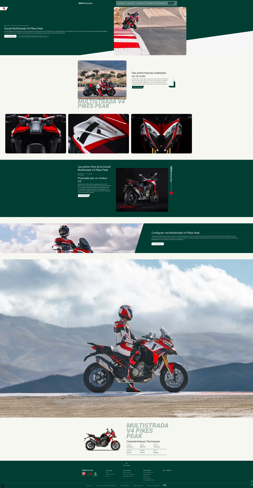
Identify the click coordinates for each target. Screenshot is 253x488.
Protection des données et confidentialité (106, 485)
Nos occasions (130, 3)
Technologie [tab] (89, 173)
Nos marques (121, 3)
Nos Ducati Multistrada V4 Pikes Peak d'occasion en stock (33, 36)
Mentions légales (125, 485)
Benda (107, 476)
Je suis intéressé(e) (10, 36)
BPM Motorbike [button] (147, 470)
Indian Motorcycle (110, 474)
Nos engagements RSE (148, 480)
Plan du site (89, 485)
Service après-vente (128, 476)
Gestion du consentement (153, 485)
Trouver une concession (160, 3)
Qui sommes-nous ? (148, 472)
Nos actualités (149, 3)
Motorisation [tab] (81, 173)
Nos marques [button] (109, 470)
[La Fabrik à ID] (164, 485)
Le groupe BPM (147, 474)
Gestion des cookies (138, 485)
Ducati (107, 472)
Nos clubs (145, 476)
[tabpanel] (122, 194)
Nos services (140, 3)
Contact (171, 3)
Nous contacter (127, 472)
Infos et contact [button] (127, 470)
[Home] (84, 3)
